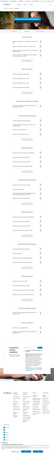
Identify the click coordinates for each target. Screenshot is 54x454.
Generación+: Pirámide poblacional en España (37, 399)
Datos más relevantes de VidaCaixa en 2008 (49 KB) (27, 217)
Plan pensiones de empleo (26, 404)
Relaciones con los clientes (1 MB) (27, 130)
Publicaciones (27, 31)
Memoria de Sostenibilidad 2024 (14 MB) (27, 79)
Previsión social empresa (25, 410)
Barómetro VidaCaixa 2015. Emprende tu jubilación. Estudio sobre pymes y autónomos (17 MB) (27, 55)
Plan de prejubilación (26, 401)
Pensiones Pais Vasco (26, 415)
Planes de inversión (16, 407)
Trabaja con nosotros (35, 1)
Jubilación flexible (36, 407)
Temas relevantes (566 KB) (27, 190)
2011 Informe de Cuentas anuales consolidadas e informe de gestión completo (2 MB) (27, 106)
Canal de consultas (46, 403)
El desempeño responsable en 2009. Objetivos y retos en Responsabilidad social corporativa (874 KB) (27, 194)
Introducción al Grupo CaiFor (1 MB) (27, 281)
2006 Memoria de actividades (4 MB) (27, 328)
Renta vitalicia (15, 401)
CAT (50, 1)
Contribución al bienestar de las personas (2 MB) (27, 263)
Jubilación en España (36, 401)
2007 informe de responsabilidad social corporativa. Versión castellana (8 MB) (27, 313)
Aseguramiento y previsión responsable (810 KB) (27, 258)
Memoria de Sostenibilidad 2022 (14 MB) (27, 88)
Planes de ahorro (16, 406)
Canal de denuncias (46, 401)
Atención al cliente (13, 1)
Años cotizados (35, 406)
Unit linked (25, 398)
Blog (42, 1)
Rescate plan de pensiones (35, 396)
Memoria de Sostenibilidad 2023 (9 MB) (27, 83)
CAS (48, 1)
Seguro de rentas (26, 406)
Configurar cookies (15, 451)
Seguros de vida (16, 396)
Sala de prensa (27, 1)
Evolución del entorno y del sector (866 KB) (27, 162)
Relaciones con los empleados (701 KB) (27, 134)
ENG (52, 1)
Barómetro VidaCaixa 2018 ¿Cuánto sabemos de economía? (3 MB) (27, 42)
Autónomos (25, 4)
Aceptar (38, 451)
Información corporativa (4, 1)
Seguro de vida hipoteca (15, 404)
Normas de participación (45, 407)
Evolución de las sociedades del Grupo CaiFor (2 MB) (27, 290)
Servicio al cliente (46, 398)
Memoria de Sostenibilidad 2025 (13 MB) (27, 74)
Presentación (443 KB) (27, 254)
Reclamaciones (45, 399)
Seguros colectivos (26, 407)
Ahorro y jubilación (36, 411)
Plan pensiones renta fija (16, 410)
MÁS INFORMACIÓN (9, 447)
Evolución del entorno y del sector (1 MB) (27, 286)
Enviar (40, 347)
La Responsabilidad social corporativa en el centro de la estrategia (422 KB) (27, 125)
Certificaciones (45, 409)
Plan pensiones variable (15, 413)
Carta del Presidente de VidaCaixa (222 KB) (27, 185)
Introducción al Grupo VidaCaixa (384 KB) (27, 222)
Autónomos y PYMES (26, 396)
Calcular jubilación (36, 404)
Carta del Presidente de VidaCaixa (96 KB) (27, 249)
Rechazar (26, 451)
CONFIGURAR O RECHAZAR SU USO (20, 447)
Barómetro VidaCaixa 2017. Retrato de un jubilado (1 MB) (27, 47)
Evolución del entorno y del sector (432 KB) (27, 226)
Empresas (31, 4)
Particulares (19, 4)
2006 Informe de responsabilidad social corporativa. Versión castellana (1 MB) (27, 332)
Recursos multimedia (40, 31)
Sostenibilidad (21, 1)
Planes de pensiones (16, 398)
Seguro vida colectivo (26, 418)
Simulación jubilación (36, 402)
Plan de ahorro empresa (25, 421)
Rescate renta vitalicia (36, 409)
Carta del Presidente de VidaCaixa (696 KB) (27, 121)
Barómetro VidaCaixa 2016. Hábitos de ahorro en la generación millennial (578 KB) (27, 51)
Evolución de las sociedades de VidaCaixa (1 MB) (27, 166)
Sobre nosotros (5, 8)
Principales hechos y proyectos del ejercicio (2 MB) (27, 295)
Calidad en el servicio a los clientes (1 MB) (27, 199)
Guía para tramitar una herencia (36, 414)
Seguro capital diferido (27, 417)
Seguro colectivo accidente (26, 413)
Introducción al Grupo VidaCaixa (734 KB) (27, 158)
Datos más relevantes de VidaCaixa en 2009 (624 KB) (27, 153)
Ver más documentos (27, 60)
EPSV (14, 399)
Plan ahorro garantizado (15, 416)
